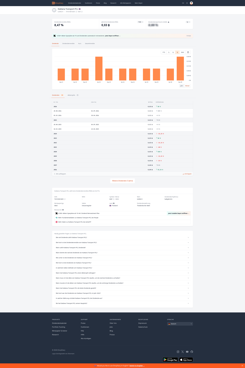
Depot (138, 3)
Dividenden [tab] (57, 95)
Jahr (181, 86)
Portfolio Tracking (58, 327)
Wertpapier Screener (59, 331)
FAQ (82, 331)
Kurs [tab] (79, 43)
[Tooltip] (114, 203)
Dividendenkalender (74, 3)
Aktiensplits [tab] (73, 95)
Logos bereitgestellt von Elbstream (63, 354)
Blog (111, 331)
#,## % (153, 25)
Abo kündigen (86, 338)
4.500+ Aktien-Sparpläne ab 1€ (78, 213)
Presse (112, 335)
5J (177, 52)
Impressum (142, 323)
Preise (98, 3)
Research (55, 335)
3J (173, 52)
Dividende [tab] (55, 43)
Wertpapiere (125, 3)
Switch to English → (137, 366)
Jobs (111, 327)
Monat (187, 86)
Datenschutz (143, 327)
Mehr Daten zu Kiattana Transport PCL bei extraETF (74, 222)
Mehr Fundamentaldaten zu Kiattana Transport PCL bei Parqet (78, 218)
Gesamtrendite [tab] (90, 43)
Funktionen (88, 3)
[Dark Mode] (187, 3)
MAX (182, 52)
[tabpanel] (122, 69)
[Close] (242, 366)
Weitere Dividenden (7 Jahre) (122, 181)
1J (168, 52)
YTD (164, 52)
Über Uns (113, 323)
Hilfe (82, 335)
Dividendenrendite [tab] (68, 43)
